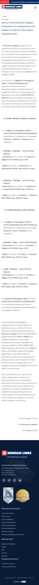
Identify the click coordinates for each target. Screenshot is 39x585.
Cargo (4, 547)
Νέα (3, 550)
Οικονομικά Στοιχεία (9, 567)
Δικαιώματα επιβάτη (9, 522)
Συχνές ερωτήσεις (8, 513)
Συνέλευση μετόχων (8, 564)
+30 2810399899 (9, 471)
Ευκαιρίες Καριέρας (8, 544)
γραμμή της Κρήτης (9, 66)
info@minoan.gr (10, 473)
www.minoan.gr (26, 357)
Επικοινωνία (6, 516)
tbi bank (4, 556)
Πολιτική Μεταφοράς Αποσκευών (13, 534)
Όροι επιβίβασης (7, 519)
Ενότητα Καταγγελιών (9, 525)
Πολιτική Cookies (8, 531)
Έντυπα (4, 553)
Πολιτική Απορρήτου (9, 528)
